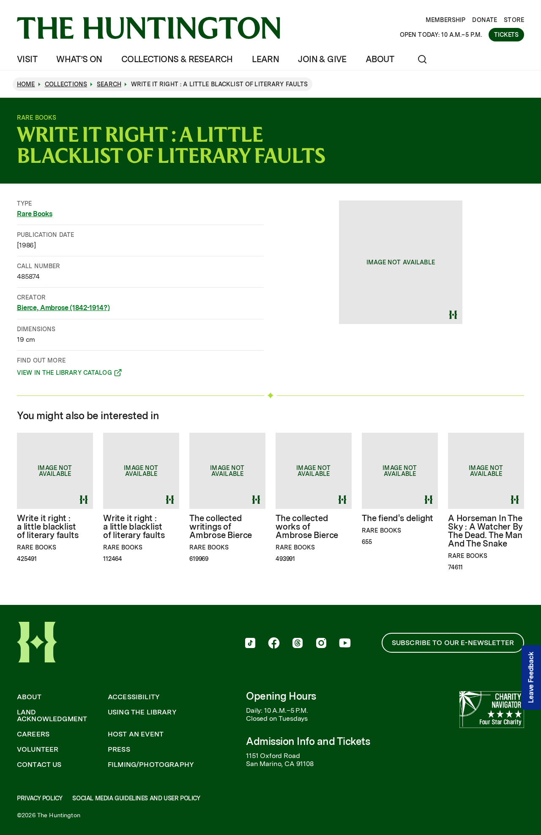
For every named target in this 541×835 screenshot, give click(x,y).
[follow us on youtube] (345, 643)
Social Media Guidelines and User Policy (136, 798)
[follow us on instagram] (321, 643)
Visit (27, 59)
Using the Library (142, 712)
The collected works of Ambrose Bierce (307, 526)
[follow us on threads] (297, 643)
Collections (66, 84)
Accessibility (134, 697)
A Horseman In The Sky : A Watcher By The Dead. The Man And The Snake (485, 531)
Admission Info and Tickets (308, 741)
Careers (33, 734)
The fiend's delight (397, 518)
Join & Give (322, 59)
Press (119, 749)
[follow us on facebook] (274, 643)
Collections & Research (177, 59)
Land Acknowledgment (52, 715)
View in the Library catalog (64, 374)
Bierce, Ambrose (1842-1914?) (63, 308)
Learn (265, 59)
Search (109, 84)
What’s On (79, 59)
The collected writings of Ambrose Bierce (220, 526)
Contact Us (39, 764)
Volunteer (37, 749)
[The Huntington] (148, 28)
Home (26, 84)
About (380, 59)
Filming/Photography (151, 764)
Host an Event (136, 734)
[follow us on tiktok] (250, 643)
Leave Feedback (531, 677)
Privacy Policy (39, 798)
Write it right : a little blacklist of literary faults (47, 526)
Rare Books (34, 214)
